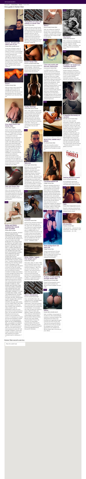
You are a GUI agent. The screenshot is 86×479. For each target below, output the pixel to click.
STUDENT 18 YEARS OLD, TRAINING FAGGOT (71, 65)
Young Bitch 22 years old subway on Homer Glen (33, 22)
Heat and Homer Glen (12, 186)
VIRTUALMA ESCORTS (10, 2)
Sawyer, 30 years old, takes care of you (12, 43)
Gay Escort (67, 37)
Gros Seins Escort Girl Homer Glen (12, 125)
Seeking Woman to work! (71, 177)
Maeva (46, 25)
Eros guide (7, 4)
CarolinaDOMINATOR (51, 181)
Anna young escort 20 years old (51, 246)
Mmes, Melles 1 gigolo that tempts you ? (32, 258)
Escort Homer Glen (31, 62)
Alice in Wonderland (31, 295)
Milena (46, 310)
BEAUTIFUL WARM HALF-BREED (52, 140)
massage (28, 219)
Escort (7, 83)
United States (14, 4)
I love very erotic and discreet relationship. (51, 65)
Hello (65, 204)
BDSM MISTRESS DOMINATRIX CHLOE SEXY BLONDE (12, 227)
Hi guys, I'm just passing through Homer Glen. (52, 277)
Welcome (28, 163)
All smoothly (67, 224)
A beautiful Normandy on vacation (71, 116)
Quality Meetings (30, 107)
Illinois (20, 4)
